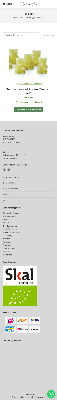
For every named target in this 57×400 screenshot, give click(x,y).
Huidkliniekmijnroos (11, 232)
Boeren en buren (10, 216)
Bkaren (6, 252)
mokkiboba (7, 255)
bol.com (6, 223)
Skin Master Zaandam (12, 213)
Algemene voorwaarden (9, 183)
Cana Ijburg (7, 236)
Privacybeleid (6, 194)
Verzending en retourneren (10, 189)
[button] (28, 83)
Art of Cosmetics (10, 229)
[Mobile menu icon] (52, 4)
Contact (5, 200)
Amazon (6, 239)
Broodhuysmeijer (10, 226)
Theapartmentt (9, 248)
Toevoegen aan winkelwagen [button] (28, 109)
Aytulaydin (7, 242)
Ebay (5, 219)
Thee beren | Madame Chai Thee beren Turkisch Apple (28, 89)
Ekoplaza (6, 245)
